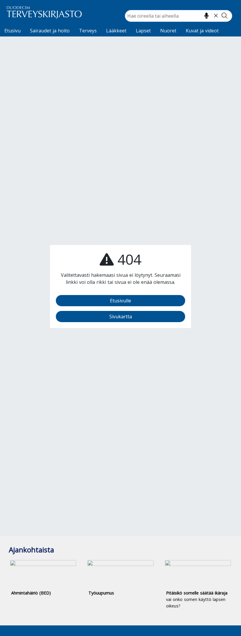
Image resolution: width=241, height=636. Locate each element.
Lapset (143, 30)
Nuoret (168, 30)
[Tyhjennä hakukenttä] (216, 15)
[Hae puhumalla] (206, 15)
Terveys (88, 30)
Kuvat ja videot (202, 30)
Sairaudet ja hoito (50, 30)
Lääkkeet (116, 30)
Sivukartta (120, 316)
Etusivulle (120, 300)
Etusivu (12, 30)
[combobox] (178, 16)
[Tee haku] (224, 15)
